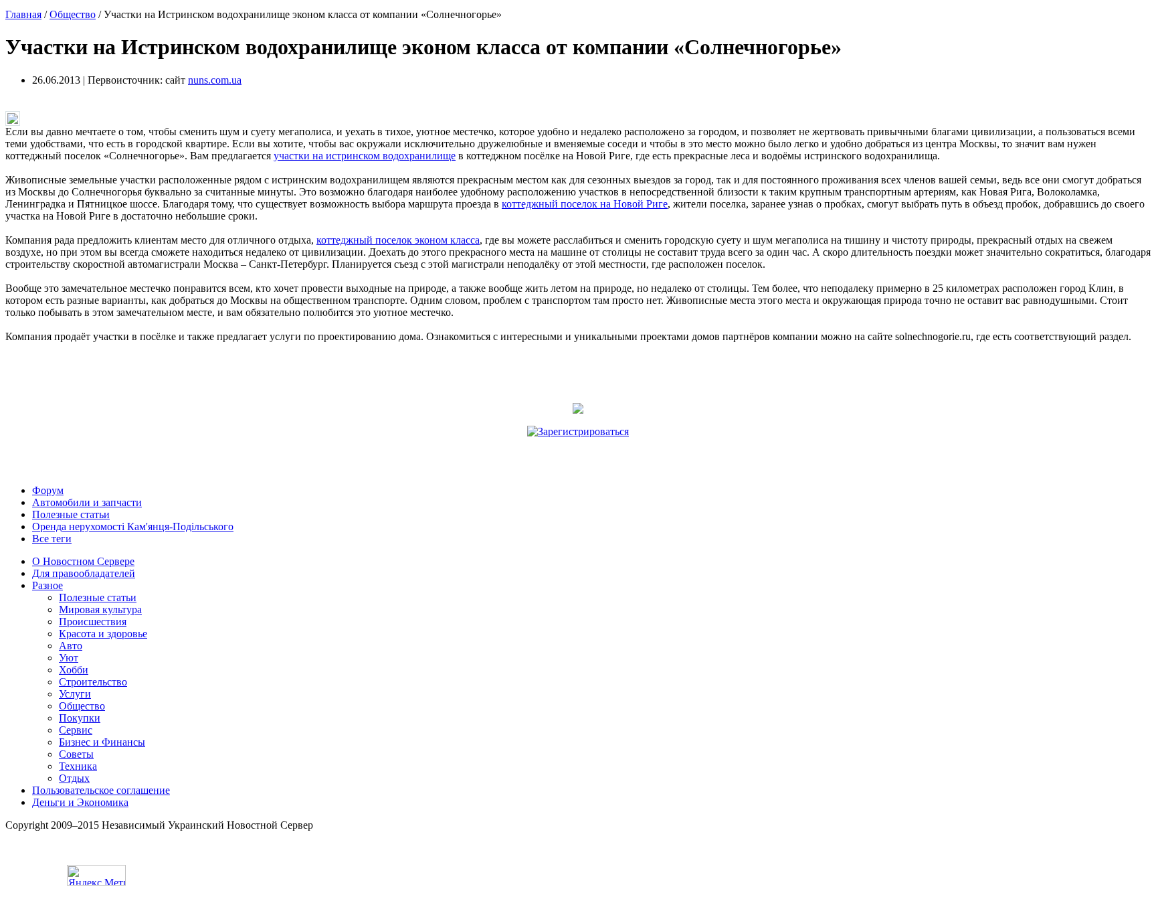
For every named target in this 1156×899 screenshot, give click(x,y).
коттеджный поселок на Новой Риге (585, 204)
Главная (23, 14)
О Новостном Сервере (83, 561)
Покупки (79, 718)
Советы (76, 754)
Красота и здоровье (103, 633)
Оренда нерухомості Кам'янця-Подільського (132, 526)
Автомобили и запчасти (87, 502)
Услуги (75, 694)
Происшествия (92, 621)
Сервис (75, 730)
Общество (73, 14)
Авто (70, 645)
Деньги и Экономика (80, 802)
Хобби (73, 669)
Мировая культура (100, 609)
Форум (48, 490)
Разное (47, 585)
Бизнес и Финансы (102, 742)
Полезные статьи (71, 514)
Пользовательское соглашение (101, 790)
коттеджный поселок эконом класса (398, 240)
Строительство (93, 681)
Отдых (74, 778)
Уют (68, 657)
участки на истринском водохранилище (365, 155)
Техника (78, 766)
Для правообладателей (83, 573)
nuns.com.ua (215, 80)
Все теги (52, 538)
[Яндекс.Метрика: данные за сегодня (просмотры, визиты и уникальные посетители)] (96, 875)
